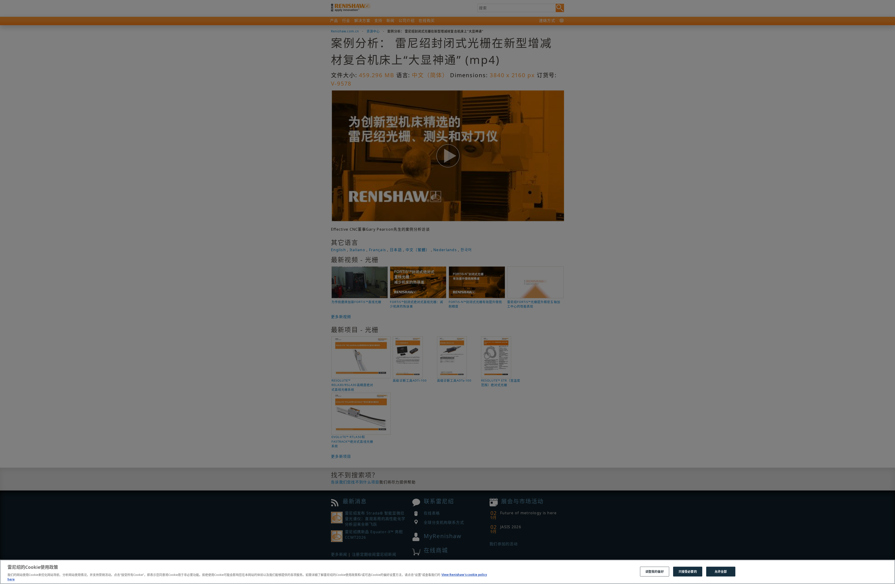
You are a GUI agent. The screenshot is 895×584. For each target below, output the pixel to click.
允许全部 (721, 571)
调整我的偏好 (654, 571)
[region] (447, 572)
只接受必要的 (687, 571)
